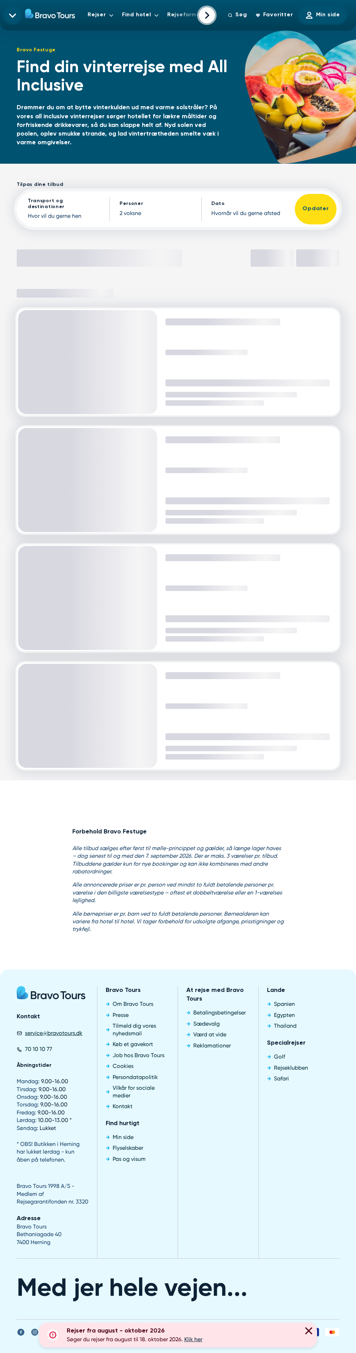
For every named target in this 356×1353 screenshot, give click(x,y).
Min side (328, 15)
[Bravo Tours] (51, 651)
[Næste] (207, 15)
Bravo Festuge (36, 50)
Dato (218, 203)
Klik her (193, 1339)
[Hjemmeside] (50, 15)
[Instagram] (35, 988)
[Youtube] (48, 988)
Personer (132, 203)
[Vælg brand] (12, 15)
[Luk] (309, 1332)
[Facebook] (21, 988)
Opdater (315, 209)
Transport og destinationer (46, 203)
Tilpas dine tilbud (40, 184)
